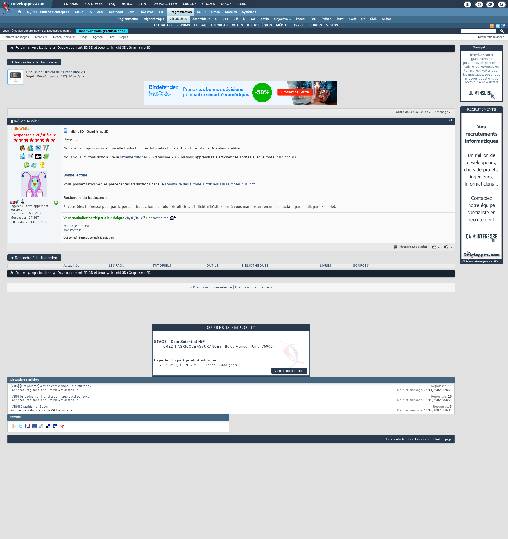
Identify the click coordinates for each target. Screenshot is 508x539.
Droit (226, 4)
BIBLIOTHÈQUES (259, 25)
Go (253, 19)
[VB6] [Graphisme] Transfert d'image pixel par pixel (50, 397)
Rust (340, 19)
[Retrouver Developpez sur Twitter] (498, 26)
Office (215, 12)
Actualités (71, 266)
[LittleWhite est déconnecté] (34, 184)
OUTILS (237, 25)
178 (44, 222)
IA (90, 12)
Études (208, 4)
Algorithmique (154, 19)
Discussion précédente (212, 287)
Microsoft (116, 12)
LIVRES (298, 25)
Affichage (441, 112)
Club (241, 4)
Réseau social (62, 37)
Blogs (127, 4)
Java (131, 12)
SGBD (201, 12)
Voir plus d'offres (290, 371)
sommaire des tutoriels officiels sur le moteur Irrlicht (210, 184)
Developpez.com (419, 439)
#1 (450, 120)
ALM (100, 12)
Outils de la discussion (412, 112)
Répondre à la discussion (34, 62)
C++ (225, 19)
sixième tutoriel (133, 157)
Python (326, 19)
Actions (39, 37)
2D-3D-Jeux (178, 19)
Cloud (79, 12)
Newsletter (165, 4)
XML (373, 19)
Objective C (282, 19)
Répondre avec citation (413, 247)
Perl (313, 19)
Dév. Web (147, 12)
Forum (20, 48)
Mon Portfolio (72, 230)
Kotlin (264, 19)
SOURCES (314, 25)
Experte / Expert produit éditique (185, 360)
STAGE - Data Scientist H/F (179, 342)
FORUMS (183, 25)
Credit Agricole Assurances (192, 346)
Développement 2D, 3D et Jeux (81, 48)
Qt (363, 19)
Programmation (181, 12)
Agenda (98, 37)
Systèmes (249, 12)
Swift (352, 19)
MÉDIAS (282, 25)
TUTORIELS (219, 25)
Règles (123, 37)
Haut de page (442, 439)
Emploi (189, 4)
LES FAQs (116, 266)
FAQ (112, 4)
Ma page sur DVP (77, 226)
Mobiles (231, 12)
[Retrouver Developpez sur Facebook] (503, 26)
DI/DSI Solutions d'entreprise (48, 12)
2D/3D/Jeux (134, 218)
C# (236, 19)
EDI (161, 12)
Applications (41, 48)
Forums (70, 4)
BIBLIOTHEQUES (255, 266)
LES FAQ (200, 25)
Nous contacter (395, 439)
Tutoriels (93, 4)
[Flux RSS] (492, 26)
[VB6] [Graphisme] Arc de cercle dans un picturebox (51, 386)
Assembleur (201, 19)
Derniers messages (16, 37)
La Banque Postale (182, 365)
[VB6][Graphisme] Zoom (29, 407)
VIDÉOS (332, 25)
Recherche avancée (491, 37)
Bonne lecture (75, 175)
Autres (387, 19)
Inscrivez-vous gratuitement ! (102, 31)
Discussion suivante (252, 287)
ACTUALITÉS (162, 25)
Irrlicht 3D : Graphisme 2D (65, 72)
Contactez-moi (157, 218)
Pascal (300, 19)
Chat (143, 4)
